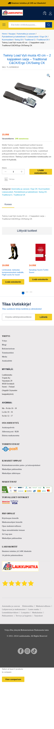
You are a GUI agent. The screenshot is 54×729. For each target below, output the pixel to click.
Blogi (4, 345)
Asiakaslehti (7, 361)
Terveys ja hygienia (24, 616)
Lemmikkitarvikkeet (10, 612)
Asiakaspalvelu (8, 427)
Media (4, 357)
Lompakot (25, 612)
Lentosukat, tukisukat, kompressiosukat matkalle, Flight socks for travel (13, 272)
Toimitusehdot (8, 353)
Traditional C (7, 195)
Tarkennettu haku (41, 630)
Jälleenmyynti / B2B (10, 432)
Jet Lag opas (7, 534)
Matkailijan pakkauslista (12, 469)
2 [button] (27, 293)
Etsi (48, 25)
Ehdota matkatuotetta (10, 435)
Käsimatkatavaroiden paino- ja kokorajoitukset (21, 465)
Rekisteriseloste (8, 349)
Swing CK (43, 192)
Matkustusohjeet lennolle (12, 522)
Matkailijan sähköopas (11, 473)
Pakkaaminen (7, 616)
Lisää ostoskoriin (40, 171)
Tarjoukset (38, 616)
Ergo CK (34, 189)
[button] (40, 259)
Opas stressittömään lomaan (13, 530)
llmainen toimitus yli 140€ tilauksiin (16, 551)
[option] (27, 98)
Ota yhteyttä (15, 630)
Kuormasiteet (44, 189)
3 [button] (31, 293)
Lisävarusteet (7, 192)
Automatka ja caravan (20, 189)
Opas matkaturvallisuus (11, 526)
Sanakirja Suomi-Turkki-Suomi (39, 271)
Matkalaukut (37, 612)
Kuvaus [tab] (8, 204)
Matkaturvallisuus (43, 606)
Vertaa (11, 179)
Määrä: (4, 168)
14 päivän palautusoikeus (12, 555)
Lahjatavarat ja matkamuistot (14, 609)
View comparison (13, 679)
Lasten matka (33, 609)
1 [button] (23, 293)
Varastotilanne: (8, 139)
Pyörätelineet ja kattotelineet (26, 192)
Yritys (4, 341)
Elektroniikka (27, 606)
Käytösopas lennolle (10, 518)
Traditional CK (19, 195)
